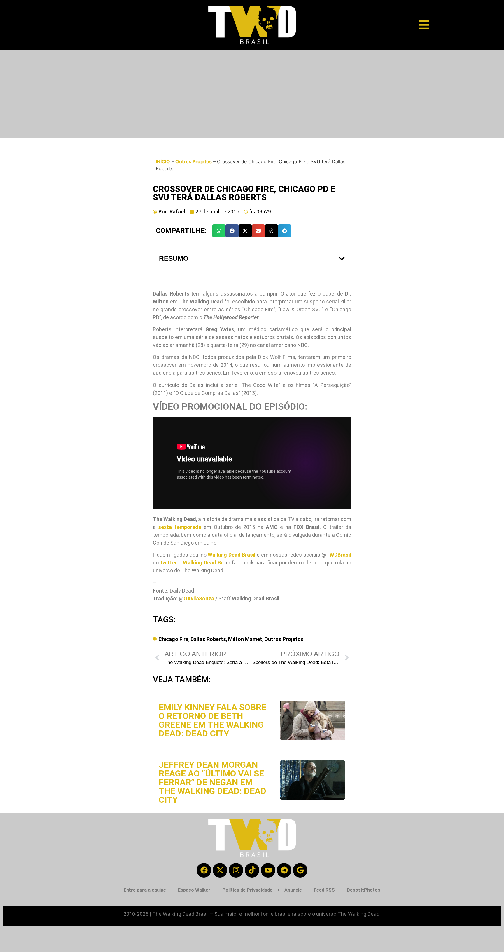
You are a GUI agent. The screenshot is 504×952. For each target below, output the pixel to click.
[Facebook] (204, 870)
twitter (168, 563)
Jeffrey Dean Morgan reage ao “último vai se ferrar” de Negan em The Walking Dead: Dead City (212, 782)
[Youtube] (268, 870)
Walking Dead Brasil (232, 555)
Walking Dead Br (203, 563)
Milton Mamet (245, 639)
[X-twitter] (220, 870)
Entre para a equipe (145, 890)
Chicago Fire (173, 639)
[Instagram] (236, 870)
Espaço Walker (194, 890)
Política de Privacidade (247, 890)
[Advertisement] (252, 94)
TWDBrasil (338, 555)
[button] (218, 230)
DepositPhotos (363, 890)
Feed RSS (324, 890)
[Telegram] (284, 870)
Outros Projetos (193, 161)
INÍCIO (163, 161)
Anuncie (293, 890)
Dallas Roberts (208, 639)
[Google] (300, 870)
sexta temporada (179, 527)
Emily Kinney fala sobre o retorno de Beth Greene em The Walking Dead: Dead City (212, 720)
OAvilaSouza (198, 598)
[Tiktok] (252, 870)
